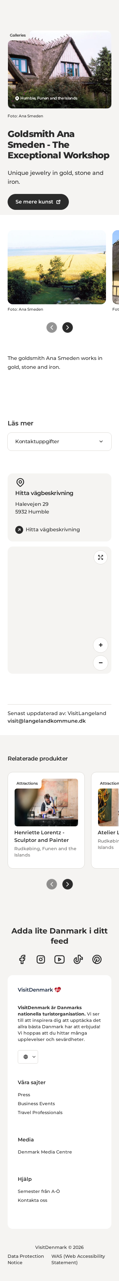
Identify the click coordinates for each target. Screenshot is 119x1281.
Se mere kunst (34, 202)
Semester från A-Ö (39, 1191)
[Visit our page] (40, 959)
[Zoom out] (100, 663)
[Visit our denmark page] (22, 959)
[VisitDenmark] (39, 990)
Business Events (36, 1103)
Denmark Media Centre (45, 1152)
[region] (59, 610)
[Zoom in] (100, 645)
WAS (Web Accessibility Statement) (78, 1259)
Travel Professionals (40, 1112)
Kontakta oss (32, 1200)
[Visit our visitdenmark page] (59, 959)
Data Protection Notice (26, 1259)
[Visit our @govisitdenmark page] (78, 959)
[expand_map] (101, 557)
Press (24, 1095)
